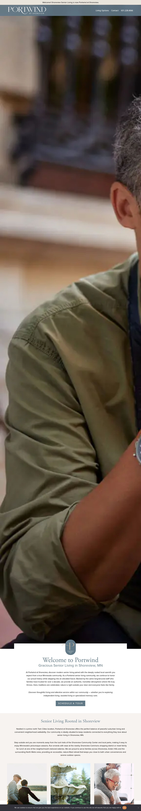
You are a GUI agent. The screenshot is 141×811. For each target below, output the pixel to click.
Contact (115, 10)
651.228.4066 (127, 10)
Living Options (102, 10)
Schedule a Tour (70, 703)
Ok (124, 807)
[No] (138, 808)
